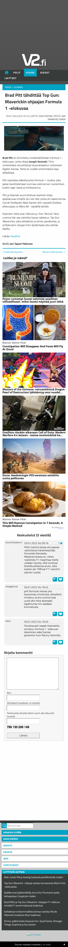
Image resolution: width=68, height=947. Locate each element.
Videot (45, 72)
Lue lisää (46, 944)
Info (5, 858)
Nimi (9, 692)
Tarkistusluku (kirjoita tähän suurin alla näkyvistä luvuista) (30, 714)
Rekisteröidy (10, 839)
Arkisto (7, 845)
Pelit (17, 72)
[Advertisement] (34, 780)
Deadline (15, 236)
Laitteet (11, 78)
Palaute (7, 852)
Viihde (30, 72)
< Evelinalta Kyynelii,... (13, 252)
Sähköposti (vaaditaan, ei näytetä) (23, 703)
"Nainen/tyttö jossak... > (54, 252)
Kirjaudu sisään (12, 832)
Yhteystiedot (10, 865)
